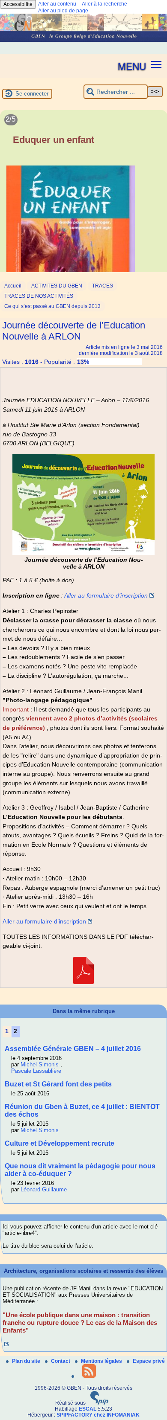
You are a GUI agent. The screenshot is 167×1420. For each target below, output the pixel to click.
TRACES (102, 286)
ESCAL (87, 1409)
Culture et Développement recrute (59, 1143)
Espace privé (149, 1361)
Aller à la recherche (104, 4)
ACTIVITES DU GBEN (56, 286)
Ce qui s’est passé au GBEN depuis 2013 (52, 306)
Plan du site (27, 1361)
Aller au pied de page (63, 11)
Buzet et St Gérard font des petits (58, 1084)
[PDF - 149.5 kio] (83, 982)
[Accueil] (83, 40)
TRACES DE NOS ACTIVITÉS (38, 296)
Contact (61, 1361)
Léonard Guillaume (44, 1189)
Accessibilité (18, 4)
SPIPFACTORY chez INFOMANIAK (98, 1415)
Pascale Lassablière (36, 1071)
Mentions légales (102, 1361)
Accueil (12, 286)
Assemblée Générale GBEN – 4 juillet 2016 (73, 1048)
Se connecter (31, 93)
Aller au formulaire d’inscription (106, 595)
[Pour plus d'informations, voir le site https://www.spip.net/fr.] (99, 1403)
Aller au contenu (57, 4)
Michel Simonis (40, 1064)
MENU (132, 66)
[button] (156, 64)
